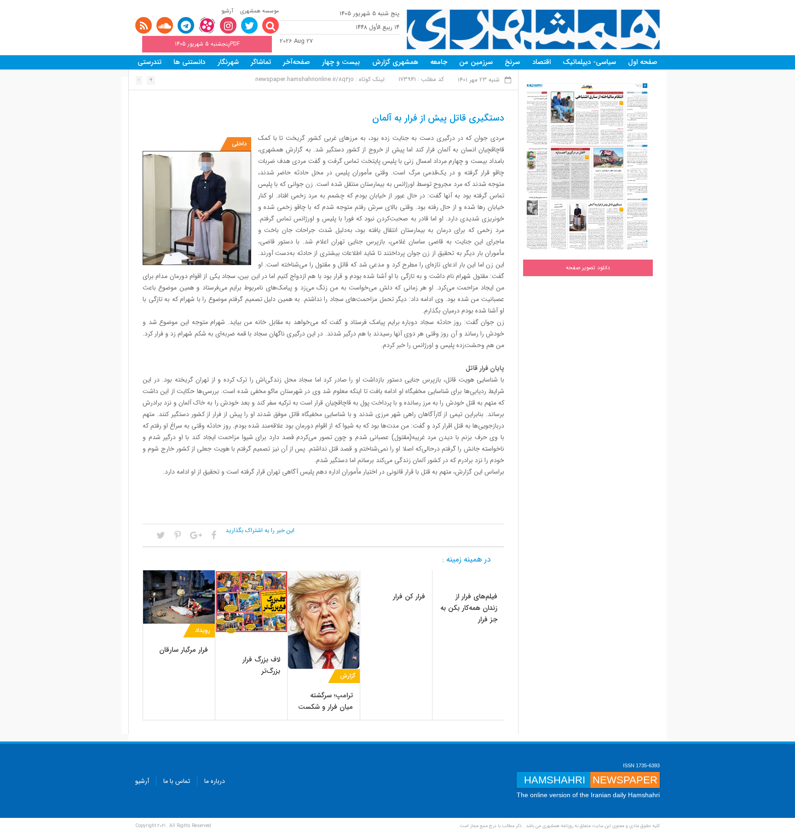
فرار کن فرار (409, 596)
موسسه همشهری (259, 10)
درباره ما (214, 781)
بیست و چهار (341, 62)
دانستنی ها (189, 62)
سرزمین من (476, 62)
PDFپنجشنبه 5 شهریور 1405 (207, 44)
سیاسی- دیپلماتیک (589, 62)
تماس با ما (176, 781)
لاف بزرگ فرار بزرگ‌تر (261, 665)
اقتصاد (541, 62)
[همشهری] (533, 30)
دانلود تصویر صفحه (588, 267)
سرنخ (512, 62)
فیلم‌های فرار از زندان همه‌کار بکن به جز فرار (468, 608)
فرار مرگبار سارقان (183, 649)
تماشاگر (261, 62)
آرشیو (227, 10)
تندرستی (149, 62)
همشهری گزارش (395, 62)
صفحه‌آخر (296, 62)
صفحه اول (642, 62)
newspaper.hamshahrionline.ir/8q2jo (304, 79)
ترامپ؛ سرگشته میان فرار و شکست (325, 701)
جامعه (438, 62)
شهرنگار (228, 62)
